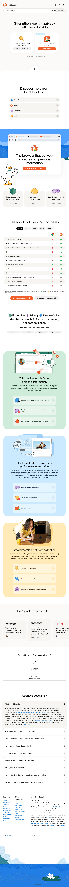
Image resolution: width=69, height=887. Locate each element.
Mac (47, 825)
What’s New (7, 812)
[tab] (19, 228)
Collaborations (19, 819)
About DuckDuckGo (7, 801)
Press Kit (17, 813)
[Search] (50, 10)
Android (63, 825)
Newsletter (6, 819)
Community (18, 805)
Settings (43, 56)
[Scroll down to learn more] (34, 68)
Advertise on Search (19, 816)
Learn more (27, 724)
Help (16, 803)
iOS (56, 825)
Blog (4, 816)
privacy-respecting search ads (43, 720)
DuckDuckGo (10, 836)
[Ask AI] (59, 10)
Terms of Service (20, 811)
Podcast (5, 821)
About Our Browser (6, 805)
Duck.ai (13, 718)
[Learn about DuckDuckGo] (10, 5)
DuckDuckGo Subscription (7, 809)
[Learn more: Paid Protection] (61, 277)
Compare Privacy (8, 814)
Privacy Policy (19, 809)
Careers (17, 807)
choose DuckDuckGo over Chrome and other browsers (32, 712)
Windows (52, 825)
